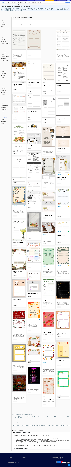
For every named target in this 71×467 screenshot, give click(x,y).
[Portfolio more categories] (1, 100)
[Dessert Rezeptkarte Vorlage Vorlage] (34, 163)
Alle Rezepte (14, 17)
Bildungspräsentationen (5, 54)
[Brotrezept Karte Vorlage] (48, 137)
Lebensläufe (4, 52)
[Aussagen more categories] (1, 129)
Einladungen (4, 69)
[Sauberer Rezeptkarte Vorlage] (34, 133)
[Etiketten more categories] (1, 77)
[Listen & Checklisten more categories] (1, 85)
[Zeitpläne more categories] (1, 123)
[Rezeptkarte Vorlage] (48, 168)
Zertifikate (4, 41)
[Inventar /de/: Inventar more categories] (1, 68)
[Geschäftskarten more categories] (1, 32)
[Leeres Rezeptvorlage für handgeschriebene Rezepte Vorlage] (63, 106)
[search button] (42, 2)
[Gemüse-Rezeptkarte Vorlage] (48, 354)
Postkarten (4, 101)
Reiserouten (4, 73)
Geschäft (12, 2)
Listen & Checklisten (5, 84)
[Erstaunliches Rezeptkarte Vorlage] (63, 320)
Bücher (3, 26)
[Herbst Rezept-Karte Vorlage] (63, 349)
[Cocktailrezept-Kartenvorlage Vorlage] (19, 230)
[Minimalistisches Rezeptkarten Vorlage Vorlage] (34, 192)
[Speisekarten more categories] (1, 88)
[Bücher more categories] (1, 26)
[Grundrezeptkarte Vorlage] (48, 229)
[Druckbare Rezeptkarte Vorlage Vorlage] (34, 70)
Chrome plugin (24, 457)
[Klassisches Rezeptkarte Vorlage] (63, 73)
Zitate (3, 111)
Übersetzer (4, 130)
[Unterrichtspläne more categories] (1, 79)
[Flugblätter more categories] (1, 58)
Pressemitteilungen (5, 105)
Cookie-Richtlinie (10, 461)
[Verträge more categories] (1, 49)
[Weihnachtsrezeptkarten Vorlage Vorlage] (19, 259)
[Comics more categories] (1, 47)
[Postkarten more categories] (1, 102)
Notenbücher (4, 62)
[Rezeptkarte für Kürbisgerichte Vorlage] (48, 387)
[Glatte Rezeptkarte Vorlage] (34, 375)
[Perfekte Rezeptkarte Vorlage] (63, 40)
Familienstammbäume (5, 56)
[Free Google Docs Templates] (3, 2)
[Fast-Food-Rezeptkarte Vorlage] (19, 383)
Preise (29, 2)
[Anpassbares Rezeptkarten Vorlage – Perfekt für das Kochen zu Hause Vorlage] (19, 72)
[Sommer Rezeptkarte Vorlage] (63, 380)
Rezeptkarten (30, 17)
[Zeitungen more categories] (1, 92)
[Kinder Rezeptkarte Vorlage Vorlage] (34, 253)
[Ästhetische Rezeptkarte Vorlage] (63, 165)
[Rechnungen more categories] (1, 71)
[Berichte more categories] (1, 119)
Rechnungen (4, 71)
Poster (3, 103)
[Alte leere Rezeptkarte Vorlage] (63, 136)
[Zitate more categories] (1, 111)
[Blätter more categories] (1, 125)
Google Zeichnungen (5, 60)
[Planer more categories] (1, 98)
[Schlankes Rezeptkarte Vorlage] (19, 167)
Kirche (15, 2)
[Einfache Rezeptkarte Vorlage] (19, 288)
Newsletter (4, 90)
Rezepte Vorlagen (9, 4)
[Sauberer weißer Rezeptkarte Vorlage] (19, 40)
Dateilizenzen (10, 457)
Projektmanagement (5, 109)
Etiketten (3, 77)
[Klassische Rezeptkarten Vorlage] (48, 107)
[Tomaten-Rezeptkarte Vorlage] (48, 321)
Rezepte (3, 113)
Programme (4, 107)
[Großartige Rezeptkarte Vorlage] (34, 99)
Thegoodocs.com (3, 4)
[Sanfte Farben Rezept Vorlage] (63, 227)
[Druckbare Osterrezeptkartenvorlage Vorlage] (48, 202)
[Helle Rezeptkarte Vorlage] (19, 353)
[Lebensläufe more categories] (1, 52)
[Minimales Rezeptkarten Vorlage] (48, 73)
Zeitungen (3, 92)
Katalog (3, 39)
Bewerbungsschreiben (5, 50)
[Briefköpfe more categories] (1, 81)
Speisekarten (4, 88)
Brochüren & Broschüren (5, 28)
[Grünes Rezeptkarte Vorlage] (48, 288)
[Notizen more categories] (1, 94)
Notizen (3, 94)
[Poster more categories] (1, 103)
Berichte (3, 119)
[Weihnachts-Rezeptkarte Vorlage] (34, 345)
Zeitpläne (3, 123)
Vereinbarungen (4, 20)
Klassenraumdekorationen (6, 45)
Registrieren (68, 2)
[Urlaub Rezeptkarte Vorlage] (19, 320)
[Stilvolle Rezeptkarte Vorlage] (63, 290)
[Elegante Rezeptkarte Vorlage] (34, 222)
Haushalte (3, 30)
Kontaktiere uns (24, 458)
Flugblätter (4, 58)
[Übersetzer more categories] (1, 131)
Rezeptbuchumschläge (6, 114)
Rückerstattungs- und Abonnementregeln (14, 462)
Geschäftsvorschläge (5, 35)
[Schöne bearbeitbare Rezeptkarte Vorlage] (63, 198)
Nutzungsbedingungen (11, 458)
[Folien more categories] (1, 127)
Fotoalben (3, 96)
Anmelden (62, 2)
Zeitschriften (4, 75)
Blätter (3, 125)
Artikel (3, 22)
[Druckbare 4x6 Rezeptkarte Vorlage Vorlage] (19, 104)
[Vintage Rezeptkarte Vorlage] (63, 256)
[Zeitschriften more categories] (1, 75)
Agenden (3, 18)
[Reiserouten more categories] (1, 73)
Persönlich (21, 2)
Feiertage (26, 2)
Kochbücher (4, 116)
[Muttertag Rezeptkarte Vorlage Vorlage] (34, 282)
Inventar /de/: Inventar (5, 67)
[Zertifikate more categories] (1, 41)
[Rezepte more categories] (1, 113)
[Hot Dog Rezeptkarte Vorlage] (34, 310)
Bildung (18, 2)
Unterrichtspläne (4, 79)
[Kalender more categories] (1, 37)
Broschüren (4, 24)
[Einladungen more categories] (1, 69)
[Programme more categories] (1, 107)
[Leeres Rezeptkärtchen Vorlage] (19, 196)
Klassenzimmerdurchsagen (6, 43)
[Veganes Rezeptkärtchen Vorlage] (48, 257)
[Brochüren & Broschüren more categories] (1, 28)
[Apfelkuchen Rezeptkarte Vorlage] (19, 134)
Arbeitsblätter (4, 132)
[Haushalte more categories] (1, 30)
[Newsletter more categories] (1, 90)
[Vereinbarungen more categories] (1, 20)
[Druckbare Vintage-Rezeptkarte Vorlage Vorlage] (34, 40)
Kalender (3, 37)
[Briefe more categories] (1, 83)
